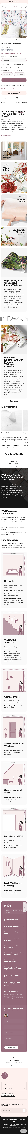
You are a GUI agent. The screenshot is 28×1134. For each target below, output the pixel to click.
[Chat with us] (24, 910)
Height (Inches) (18, 70)
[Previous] (2, 1)
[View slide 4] (16, 466)
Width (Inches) (5, 70)
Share (4, 102)
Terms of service (18, 1127)
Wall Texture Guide (22, 102)
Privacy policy (5, 1127)
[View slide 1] (11, 466)
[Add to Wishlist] (23, 12)
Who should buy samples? (7, 88)
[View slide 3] (15, 466)
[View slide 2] (13, 466)
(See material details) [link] (11, 56)
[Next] (26, 1)
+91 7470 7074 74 (22, 98)
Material (3, 56)
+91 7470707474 (19, 998)
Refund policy (11, 1127)
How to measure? (19, 64)
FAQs (14, 910)
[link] (6, 135)
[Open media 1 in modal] (23, 16)
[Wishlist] (5, 7)
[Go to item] (11, 39)
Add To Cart (14, 80)
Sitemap (23, 1127)
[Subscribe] (24, 1110)
